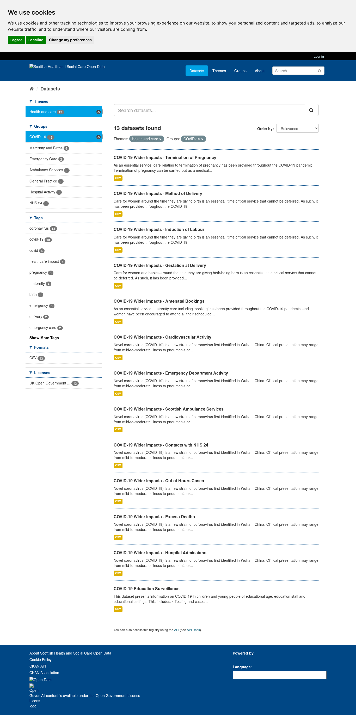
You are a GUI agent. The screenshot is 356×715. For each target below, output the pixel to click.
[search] (312, 110)
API (176, 629)
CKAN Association (44, 672)
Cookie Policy (40, 659)
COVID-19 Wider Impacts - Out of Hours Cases (159, 481)
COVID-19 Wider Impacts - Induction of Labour (159, 229)
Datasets (196, 70)
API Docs (193, 629)
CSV (118, 178)
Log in (319, 56)
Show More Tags (44, 337)
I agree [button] (16, 40)
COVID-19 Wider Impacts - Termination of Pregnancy (165, 157)
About (260, 70)
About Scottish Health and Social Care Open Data (70, 653)
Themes (219, 70)
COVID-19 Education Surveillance (147, 588)
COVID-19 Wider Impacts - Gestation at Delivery (160, 265)
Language (242, 666)
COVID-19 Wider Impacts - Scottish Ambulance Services (169, 409)
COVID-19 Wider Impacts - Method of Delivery (158, 193)
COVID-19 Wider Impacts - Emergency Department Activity (171, 373)
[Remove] (160, 139)
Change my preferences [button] (70, 40)
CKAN (241, 659)
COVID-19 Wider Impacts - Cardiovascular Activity (162, 337)
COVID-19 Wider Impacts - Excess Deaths (154, 517)
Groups (240, 70)
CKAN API (37, 666)
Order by (265, 128)
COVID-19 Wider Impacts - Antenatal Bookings (159, 301)
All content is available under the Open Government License (90, 695)
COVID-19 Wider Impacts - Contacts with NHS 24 (161, 445)
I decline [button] (35, 40)
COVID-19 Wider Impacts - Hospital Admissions (160, 552)
